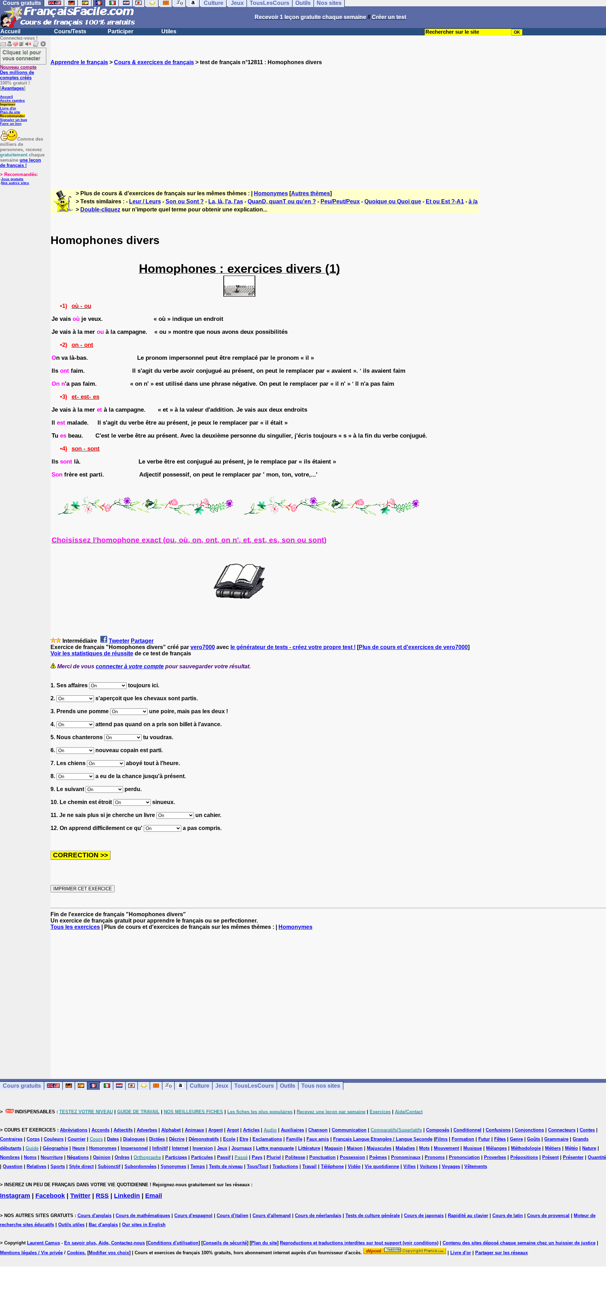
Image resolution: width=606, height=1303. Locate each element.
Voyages (451, 1166)
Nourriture (52, 1157)
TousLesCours (254, 1086)
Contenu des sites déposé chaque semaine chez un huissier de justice (519, 1242)
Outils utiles (71, 1224)
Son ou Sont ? (185, 201)
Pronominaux (405, 1157)
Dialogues (134, 1139)
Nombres (10, 1157)
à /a (473, 201)
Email (153, 1195)
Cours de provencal (548, 1215)
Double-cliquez (100, 209)
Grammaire (556, 1139)
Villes (409, 1166)
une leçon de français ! (20, 162)
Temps (197, 1166)
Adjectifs (123, 1130)
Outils (287, 1086)
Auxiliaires (292, 1130)
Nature (589, 1148)
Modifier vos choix (109, 1252)
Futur (484, 1139)
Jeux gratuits (12, 179)
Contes (587, 1130)
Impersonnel (134, 1148)
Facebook (50, 1195)
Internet (180, 1148)
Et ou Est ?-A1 (445, 201)
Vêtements (475, 1166)
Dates (113, 1139)
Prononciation (464, 1157)
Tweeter (119, 641)
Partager (142, 641)
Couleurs (53, 1139)
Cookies (76, 1252)
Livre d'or (8, 108)
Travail (309, 1166)
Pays (257, 1157)
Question (12, 1166)
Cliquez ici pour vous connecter (21, 55)
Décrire (176, 1139)
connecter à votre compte (130, 666)
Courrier (77, 1139)
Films (441, 1139)
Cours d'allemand (271, 1215)
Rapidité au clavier (468, 1215)
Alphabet (171, 1130)
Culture (199, 1086)
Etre (244, 1139)
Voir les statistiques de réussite (91, 653)
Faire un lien (10, 124)
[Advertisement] (328, 121)
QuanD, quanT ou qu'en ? (282, 201)
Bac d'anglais (103, 1224)
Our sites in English (144, 1224)
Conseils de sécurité (225, 1242)
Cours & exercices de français (154, 62)
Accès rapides (12, 100)
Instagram (15, 1195)
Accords (100, 1130)
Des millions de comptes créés (18, 72)
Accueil (10, 31)
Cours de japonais (424, 1215)
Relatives (36, 1166)
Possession (352, 1157)
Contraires (11, 1139)
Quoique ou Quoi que (392, 201)
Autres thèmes (310, 193)
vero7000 (202, 647)
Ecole (229, 1139)
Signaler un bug (13, 120)
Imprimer (7, 104)
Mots (424, 1148)
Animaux (194, 1130)
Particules (202, 1157)
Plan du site (10, 112)
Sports (57, 1166)
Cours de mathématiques (143, 1215)
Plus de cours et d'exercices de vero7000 (413, 647)
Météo (571, 1148)
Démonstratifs (204, 1139)
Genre (516, 1139)
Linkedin (127, 1195)
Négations (78, 1157)
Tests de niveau (226, 1166)
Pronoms (435, 1157)
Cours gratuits (22, 1086)
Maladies (405, 1148)
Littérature (309, 1148)
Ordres (122, 1157)
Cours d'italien (232, 1215)
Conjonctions (529, 1130)
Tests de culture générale (372, 1215)
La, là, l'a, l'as (225, 201)
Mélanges (496, 1148)
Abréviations (73, 1130)
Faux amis (318, 1139)
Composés (437, 1130)
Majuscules (379, 1148)
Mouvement (446, 1148)
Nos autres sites (15, 183)
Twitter (80, 1195)
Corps (33, 1139)
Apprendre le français (79, 62)
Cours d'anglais (95, 1215)
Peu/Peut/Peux (340, 201)
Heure (78, 1148)
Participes (176, 1157)
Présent (550, 1157)
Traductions (285, 1166)
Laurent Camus (43, 1242)
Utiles (168, 31)
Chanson (318, 1130)
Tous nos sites (320, 1086)
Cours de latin (507, 1215)
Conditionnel (467, 1130)
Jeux (221, 1086)
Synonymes (173, 1166)
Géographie (55, 1148)
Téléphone (332, 1166)
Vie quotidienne (382, 1166)
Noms (30, 1157)
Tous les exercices (75, 927)
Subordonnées (140, 1166)
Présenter (573, 1157)
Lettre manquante (275, 1148)
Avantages (12, 88)
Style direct (81, 1166)
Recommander (12, 116)
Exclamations (267, 1139)
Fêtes (500, 1139)
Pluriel (274, 1157)
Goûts (533, 1139)
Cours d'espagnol (193, 1215)
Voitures (429, 1166)
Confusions (498, 1130)
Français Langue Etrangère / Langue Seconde (382, 1139)
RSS (102, 1195)
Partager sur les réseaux (501, 1252)
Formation (463, 1139)
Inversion (203, 1148)
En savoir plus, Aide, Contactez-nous (104, 1242)
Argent (215, 1130)
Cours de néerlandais (318, 1215)
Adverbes (147, 1130)
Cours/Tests (70, 31)
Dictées (157, 1139)
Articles (251, 1130)
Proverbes (495, 1157)
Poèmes (378, 1157)
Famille (294, 1139)
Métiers (553, 1148)
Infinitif (160, 1148)
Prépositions (524, 1157)
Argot (233, 1130)
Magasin (333, 1148)
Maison (355, 1148)
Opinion (101, 1157)
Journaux (241, 1148)
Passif (223, 1157)
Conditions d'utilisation (173, 1242)
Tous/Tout (257, 1166)
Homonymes (271, 193)
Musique (472, 1148)
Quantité (597, 1157)
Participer (120, 31)
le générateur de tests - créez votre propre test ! (293, 647)
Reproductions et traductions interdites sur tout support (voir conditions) (359, 1242)
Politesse (295, 1157)
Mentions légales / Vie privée (31, 1252)
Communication (349, 1130)
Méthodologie (526, 1148)
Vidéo (354, 1166)
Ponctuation (322, 1157)
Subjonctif (109, 1166)
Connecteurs (561, 1130)
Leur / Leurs (145, 201)
